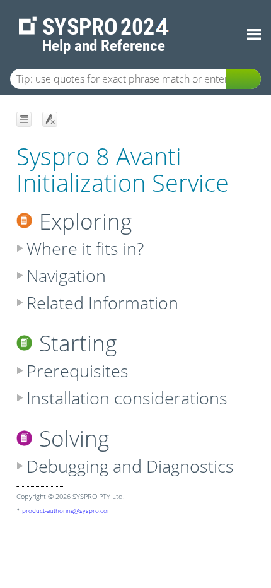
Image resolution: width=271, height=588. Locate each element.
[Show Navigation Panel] (254, 35)
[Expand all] (24, 119)
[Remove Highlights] (49, 119)
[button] (243, 79)
